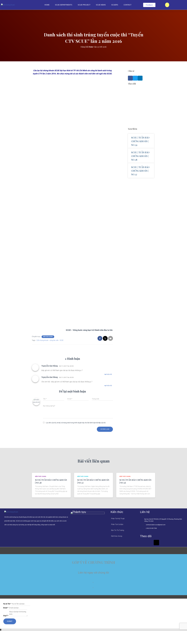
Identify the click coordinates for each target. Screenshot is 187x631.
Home (46, 5)
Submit (9, 621)
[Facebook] (142, 542)
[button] (130, 78)
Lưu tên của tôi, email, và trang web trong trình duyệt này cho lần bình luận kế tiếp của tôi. (76, 423)
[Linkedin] (149, 542)
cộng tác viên (54, 340)
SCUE (61, 340)
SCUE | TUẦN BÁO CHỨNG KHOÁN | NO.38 (140, 156)
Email (5, 608)
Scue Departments (63, 5)
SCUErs (114, 5)
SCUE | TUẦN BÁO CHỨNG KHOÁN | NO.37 (140, 171)
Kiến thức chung (48, 336)
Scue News (101, 5)
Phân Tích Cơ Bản (117, 524)
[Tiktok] (156, 542)
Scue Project (84, 5)
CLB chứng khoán (42, 340)
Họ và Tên (7, 604)
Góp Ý (5, 616)
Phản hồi (109, 374)
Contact (127, 5)
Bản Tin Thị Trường (117, 530)
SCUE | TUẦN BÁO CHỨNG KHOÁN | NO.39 (140, 141)
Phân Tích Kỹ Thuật (117, 518)
